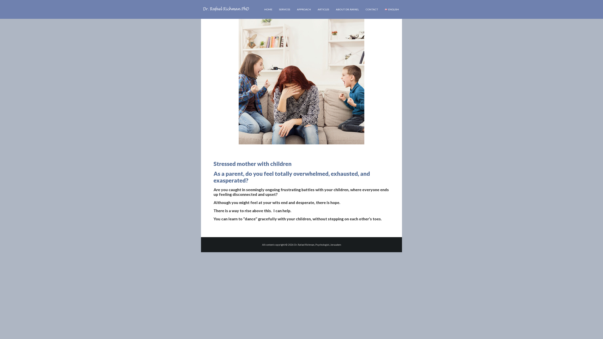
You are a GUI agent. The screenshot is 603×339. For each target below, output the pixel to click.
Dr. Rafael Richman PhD (226, 9)
